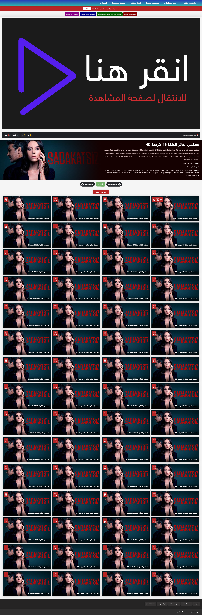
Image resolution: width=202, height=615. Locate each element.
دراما (187, 166)
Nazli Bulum (146, 172)
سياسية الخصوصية (118, 3)
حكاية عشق (180, 611)
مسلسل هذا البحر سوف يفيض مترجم (110, 14)
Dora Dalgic (164, 170)
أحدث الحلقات (136, 3)
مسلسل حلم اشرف (130, 14)
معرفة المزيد (87, 9)
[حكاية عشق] (190, 3)
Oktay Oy (155, 172)
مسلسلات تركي (187, 163)
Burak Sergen (116, 170)
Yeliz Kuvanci (189, 172)
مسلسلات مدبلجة (152, 3)
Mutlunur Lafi (136, 172)
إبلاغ (7, 135)
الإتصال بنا (103, 3)
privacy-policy (150, 604)
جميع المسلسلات (170, 3)
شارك (15, 135)
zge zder (196, 175)
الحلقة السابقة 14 (114, 184)
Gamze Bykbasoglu (176, 170)
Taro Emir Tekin (178, 172)
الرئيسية (196, 604)
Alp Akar (107, 170)
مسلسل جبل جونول (72, 14)
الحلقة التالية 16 (88, 184)
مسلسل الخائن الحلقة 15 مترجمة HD (172, 144)
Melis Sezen (126, 172)
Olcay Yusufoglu (165, 172)
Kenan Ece (116, 172)
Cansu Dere (139, 170)
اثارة (192, 166)
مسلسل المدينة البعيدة (88, 14)
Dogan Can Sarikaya (152, 170)
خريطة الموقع (162, 604)
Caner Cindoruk (128, 170)
